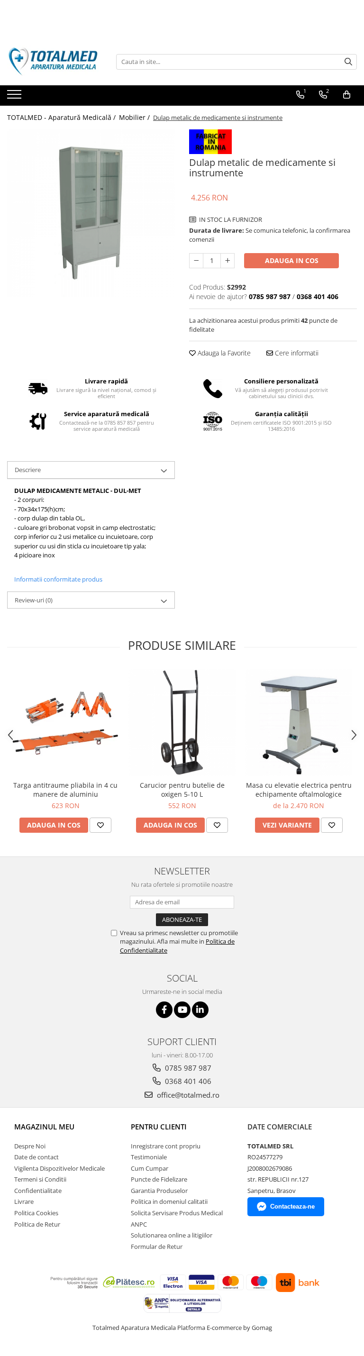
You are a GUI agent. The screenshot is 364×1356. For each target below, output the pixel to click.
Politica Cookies (36, 1213)
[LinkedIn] (200, 1009)
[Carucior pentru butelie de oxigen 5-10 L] (182, 722)
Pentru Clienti (159, 1126)
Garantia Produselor (159, 1190)
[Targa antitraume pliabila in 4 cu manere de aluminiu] (65, 722)
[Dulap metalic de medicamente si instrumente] (91, 213)
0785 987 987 (187, 1068)
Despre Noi (30, 1146)
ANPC (139, 1224)
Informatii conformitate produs (58, 579)
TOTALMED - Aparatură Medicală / (62, 117)
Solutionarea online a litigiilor (171, 1235)
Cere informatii (295, 352)
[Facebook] (164, 1009)
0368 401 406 (187, 1081)
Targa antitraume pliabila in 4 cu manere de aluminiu (65, 790)
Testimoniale (149, 1157)
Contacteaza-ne (292, 1206)
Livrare (24, 1201)
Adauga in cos (291, 260)
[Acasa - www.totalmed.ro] (54, 61)
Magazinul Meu (44, 1126)
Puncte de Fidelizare (159, 1179)
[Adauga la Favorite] (100, 825)
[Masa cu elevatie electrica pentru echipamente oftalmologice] (298, 722)
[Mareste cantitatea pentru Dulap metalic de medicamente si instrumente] (227, 260)
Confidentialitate (38, 1190)
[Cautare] (348, 62)
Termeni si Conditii (40, 1179)
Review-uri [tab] (34, 600)
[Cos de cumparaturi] (347, 94)
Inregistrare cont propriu (165, 1146)
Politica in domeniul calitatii (169, 1201)
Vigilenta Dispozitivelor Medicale (59, 1168)
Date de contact (36, 1157)
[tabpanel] (91, 213)
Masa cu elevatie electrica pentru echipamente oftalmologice (299, 790)
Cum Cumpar (149, 1168)
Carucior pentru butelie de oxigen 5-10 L (182, 790)
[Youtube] (182, 1009)
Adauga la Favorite (223, 352)
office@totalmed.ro (187, 1095)
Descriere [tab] (28, 469)
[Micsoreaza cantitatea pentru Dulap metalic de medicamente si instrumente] (196, 260)
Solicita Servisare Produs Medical (177, 1213)
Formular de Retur (156, 1246)
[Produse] (15, 97)
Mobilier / (135, 117)
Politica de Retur (37, 1224)
